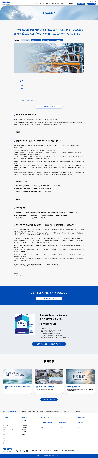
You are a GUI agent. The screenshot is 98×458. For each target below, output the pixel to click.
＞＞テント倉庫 (18, 275)
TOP (4, 411)
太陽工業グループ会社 (8, 429)
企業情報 (37, 3)
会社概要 (5, 427)
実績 (62, 3)
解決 (22, 88)
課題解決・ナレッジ (36, 40)
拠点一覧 (5, 434)
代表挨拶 (5, 420)
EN (95, 1)
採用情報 (71, 3)
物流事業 (24, 432)
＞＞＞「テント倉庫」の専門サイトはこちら (25, 101)
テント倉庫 (25, 40)
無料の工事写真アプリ (70, 450)
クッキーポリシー (48, 450)
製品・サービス (55, 3)
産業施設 (25, 427)
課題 (22, 85)
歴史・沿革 (5, 425)
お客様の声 (58, 40)
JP (92, 1)
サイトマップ (81, 427)
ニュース (42, 3)
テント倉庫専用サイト (46, 422)
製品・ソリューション (48, 40)
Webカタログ (92, 4)
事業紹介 (48, 3)
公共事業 (25, 423)
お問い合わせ (81, 4)
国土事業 (24, 434)
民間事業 (25, 425)
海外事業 (24, 429)
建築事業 (24, 420)
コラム (66, 3)
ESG (4, 438)
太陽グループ (6, 432)
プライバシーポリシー (37, 450)
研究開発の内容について (9, 443)
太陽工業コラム (12, 411)
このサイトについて (58, 450)
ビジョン (5, 436)
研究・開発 (5, 440)
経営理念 (5, 423)
